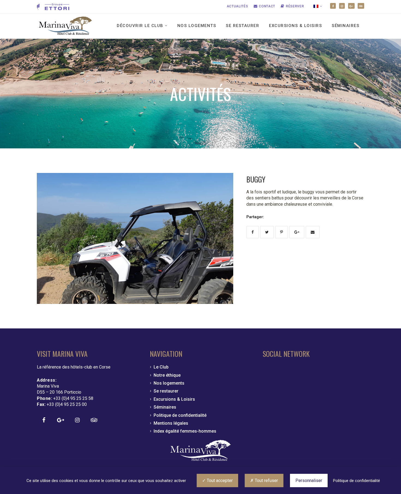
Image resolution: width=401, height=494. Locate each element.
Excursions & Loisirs (295, 25)
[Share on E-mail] (313, 232)
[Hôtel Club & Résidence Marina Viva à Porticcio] (65, 26)
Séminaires (345, 25)
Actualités (237, 6)
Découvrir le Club (140, 25)
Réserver (295, 6)
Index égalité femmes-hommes (185, 431)
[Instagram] (342, 6)
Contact (267, 6)
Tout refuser (266, 480)
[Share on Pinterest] (281, 232)
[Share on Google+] (296, 232)
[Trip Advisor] (361, 6)
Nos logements (196, 25)
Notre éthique (167, 375)
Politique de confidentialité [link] (356, 480)
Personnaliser (308, 480)
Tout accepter (219, 480)
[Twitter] (267, 232)
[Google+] (351, 6)
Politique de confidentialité (180, 415)
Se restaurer (242, 25)
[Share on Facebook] (252, 232)
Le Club (161, 367)
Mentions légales (171, 423)
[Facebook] (333, 6)
